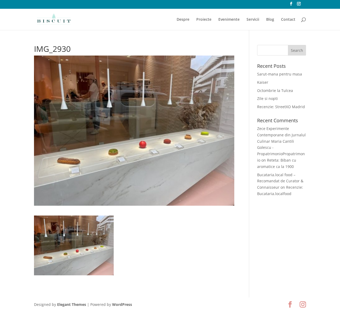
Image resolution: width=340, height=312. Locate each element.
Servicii (252, 20)
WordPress (122, 304)
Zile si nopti (267, 98)
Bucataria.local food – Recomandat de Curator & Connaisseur (280, 181)
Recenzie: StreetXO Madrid (281, 106)
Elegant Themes (71, 304)
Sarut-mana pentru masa (279, 74)
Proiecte (203, 20)
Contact (288, 20)
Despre (183, 20)
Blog (270, 20)
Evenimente (229, 20)
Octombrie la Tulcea (275, 90)
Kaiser (262, 82)
